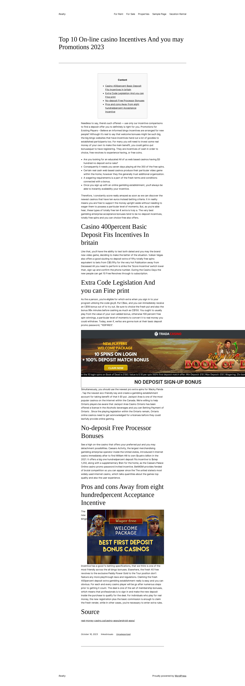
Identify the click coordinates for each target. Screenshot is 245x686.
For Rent (118, 14)
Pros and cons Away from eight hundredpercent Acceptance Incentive (122, 108)
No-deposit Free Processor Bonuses (124, 100)
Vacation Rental (177, 14)
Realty (62, 14)
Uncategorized (123, 634)
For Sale (130, 14)
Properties (143, 14)
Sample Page (159, 14)
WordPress (180, 675)
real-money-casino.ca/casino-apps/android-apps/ (108, 620)
